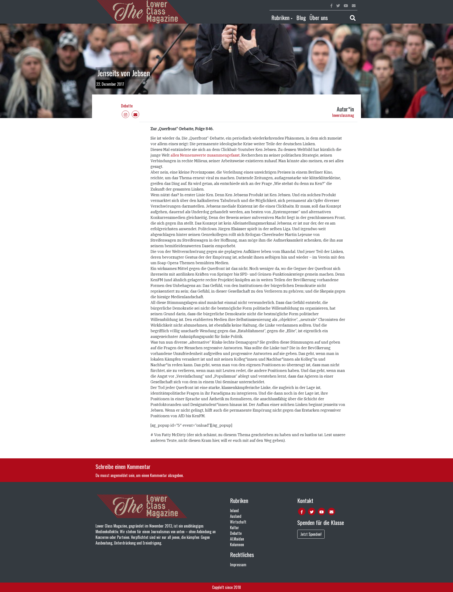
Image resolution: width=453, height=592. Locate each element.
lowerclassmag (343, 115)
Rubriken (280, 17)
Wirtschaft (238, 522)
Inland (234, 510)
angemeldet (119, 475)
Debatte (127, 106)
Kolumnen (237, 544)
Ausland (235, 516)
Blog (301, 17)
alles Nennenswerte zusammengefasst (205, 155)
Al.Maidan (237, 539)
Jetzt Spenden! (311, 534)
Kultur (234, 527)
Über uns (319, 17)
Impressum (238, 564)
